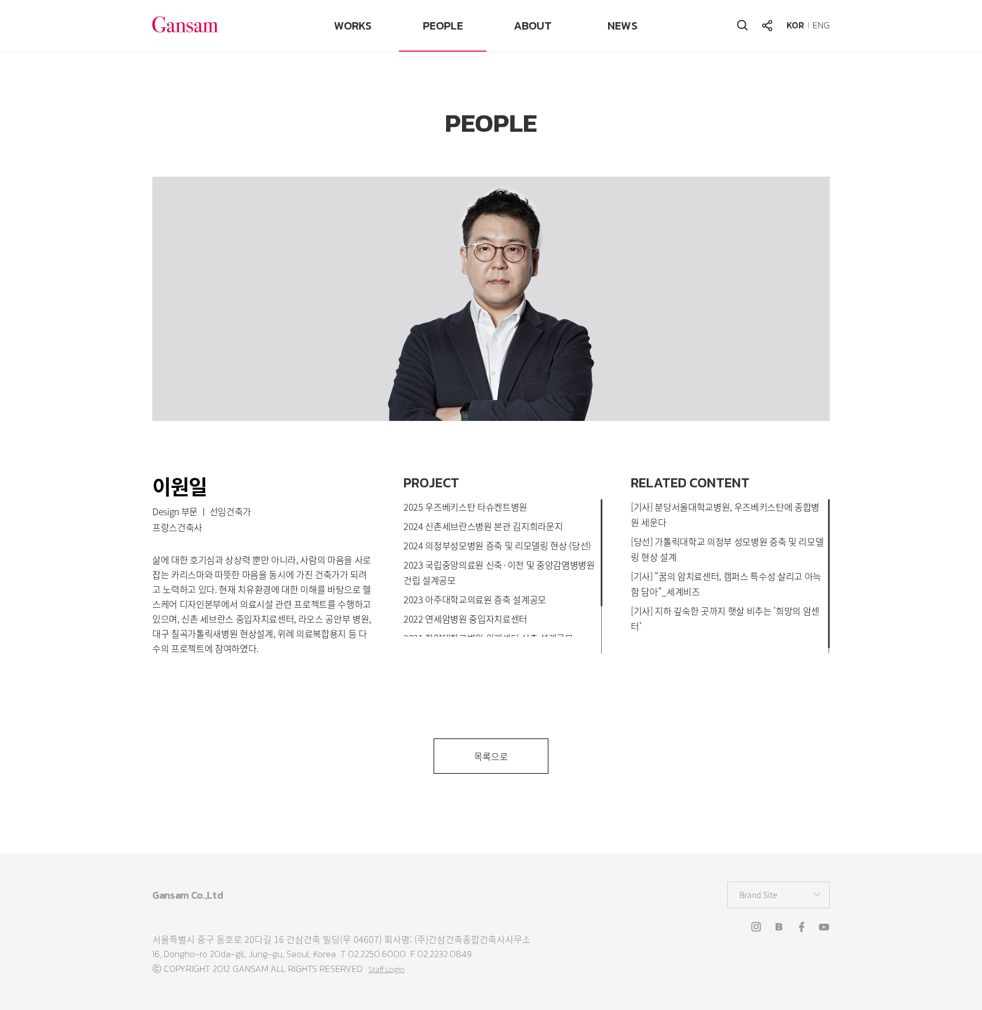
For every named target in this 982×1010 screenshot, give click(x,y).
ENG (821, 25)
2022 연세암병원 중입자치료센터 (465, 618)
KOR (795, 25)
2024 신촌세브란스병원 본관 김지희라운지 (483, 526)
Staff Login (386, 969)
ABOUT (533, 25)
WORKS (353, 25)
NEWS (622, 25)
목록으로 (491, 756)
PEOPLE (443, 25)
